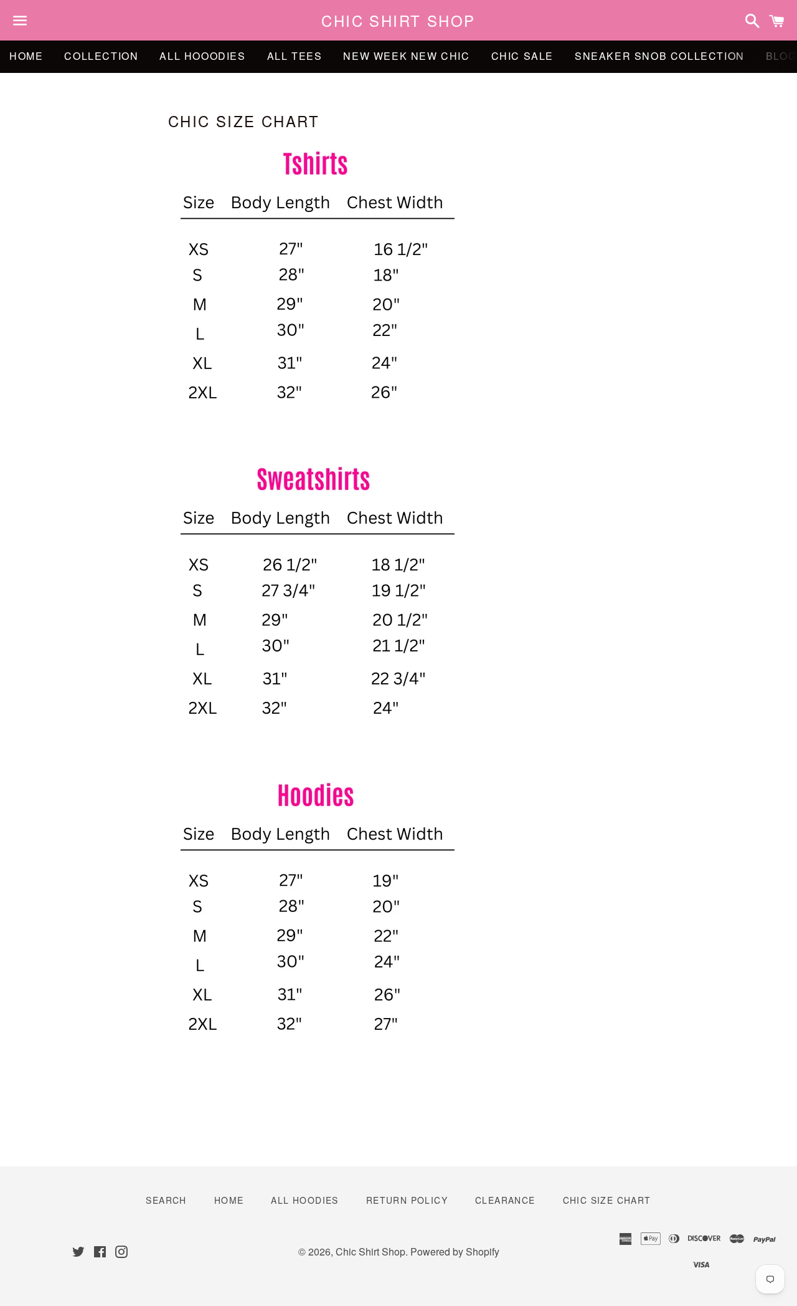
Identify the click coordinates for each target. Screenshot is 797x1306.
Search (166, 1200)
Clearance (505, 1200)
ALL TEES (295, 56)
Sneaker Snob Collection (660, 56)
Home (26, 56)
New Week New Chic (406, 56)
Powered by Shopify (454, 1251)
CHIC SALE (522, 56)
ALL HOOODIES (202, 56)
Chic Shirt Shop (398, 20)
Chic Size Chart (607, 1200)
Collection (101, 56)
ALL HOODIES (304, 1200)
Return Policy (407, 1200)
